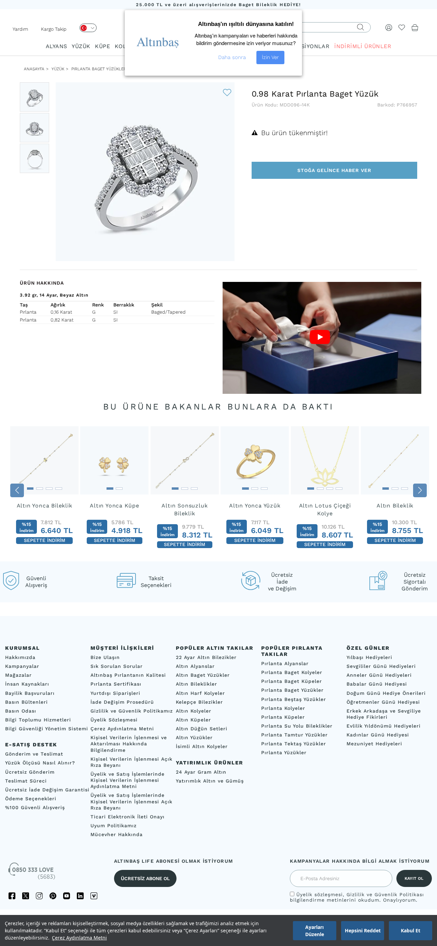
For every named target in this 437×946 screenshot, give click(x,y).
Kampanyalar (22, 666)
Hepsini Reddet (363, 930)
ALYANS (56, 46)
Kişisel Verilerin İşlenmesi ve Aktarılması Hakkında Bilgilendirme (128, 743)
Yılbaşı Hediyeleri (369, 657)
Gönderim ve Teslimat (34, 754)
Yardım (20, 29)
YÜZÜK (81, 46)
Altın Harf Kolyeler (200, 693)
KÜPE (102, 46)
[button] (17, 490)
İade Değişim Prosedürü (122, 702)
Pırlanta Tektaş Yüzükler (293, 743)
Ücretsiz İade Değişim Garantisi (47, 789)
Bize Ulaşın (105, 657)
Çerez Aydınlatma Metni (79, 937)
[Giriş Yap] (388, 27)
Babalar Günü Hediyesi (377, 684)
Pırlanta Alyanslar (285, 663)
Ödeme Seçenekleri (30, 798)
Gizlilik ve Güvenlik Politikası (385, 894)
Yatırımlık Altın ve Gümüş (210, 781)
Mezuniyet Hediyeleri (374, 743)
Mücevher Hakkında (116, 834)
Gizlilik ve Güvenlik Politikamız (131, 711)
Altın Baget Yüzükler (203, 675)
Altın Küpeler (193, 719)
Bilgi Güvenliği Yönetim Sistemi (46, 728)
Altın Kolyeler (193, 711)
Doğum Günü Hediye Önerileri (386, 693)
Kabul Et (410, 930)
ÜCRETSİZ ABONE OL (145, 878)
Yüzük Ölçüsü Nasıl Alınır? (40, 762)
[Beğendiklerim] (401, 27)
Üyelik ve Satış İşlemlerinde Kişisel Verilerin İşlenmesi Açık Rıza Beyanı (131, 801)
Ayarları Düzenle (314, 930)
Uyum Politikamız (113, 825)
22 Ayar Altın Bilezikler (206, 657)
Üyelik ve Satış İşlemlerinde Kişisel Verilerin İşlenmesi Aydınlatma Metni (127, 780)
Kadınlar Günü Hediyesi (378, 734)
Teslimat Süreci (26, 781)
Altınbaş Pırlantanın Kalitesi (128, 675)
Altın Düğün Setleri (201, 728)
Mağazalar (18, 675)
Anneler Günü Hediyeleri (379, 675)
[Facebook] (12, 895)
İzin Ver (270, 57)
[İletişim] (32, 873)
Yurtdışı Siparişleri (115, 693)
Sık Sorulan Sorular (116, 666)
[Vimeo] (93, 895)
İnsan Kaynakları (27, 684)
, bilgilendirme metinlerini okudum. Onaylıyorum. (357, 897)
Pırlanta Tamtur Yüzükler (294, 734)
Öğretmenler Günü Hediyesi (383, 702)
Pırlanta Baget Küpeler (291, 681)
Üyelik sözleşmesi (319, 894)
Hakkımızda (20, 657)
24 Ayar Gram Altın (201, 771)
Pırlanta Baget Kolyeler (291, 672)
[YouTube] (66, 895)
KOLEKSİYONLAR (305, 46)
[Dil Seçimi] (88, 28)
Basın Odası (20, 711)
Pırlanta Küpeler (283, 717)
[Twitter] (25, 895)
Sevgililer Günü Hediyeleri (381, 666)
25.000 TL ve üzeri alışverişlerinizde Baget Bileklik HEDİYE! (218, 4)
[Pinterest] (53, 895)
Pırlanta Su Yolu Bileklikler (297, 726)
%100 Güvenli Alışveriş (35, 807)
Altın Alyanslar (195, 666)
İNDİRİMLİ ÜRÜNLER (362, 46)
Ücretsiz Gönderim (30, 771)
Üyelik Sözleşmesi (114, 719)
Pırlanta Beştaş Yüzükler (293, 699)
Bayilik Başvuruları (30, 693)
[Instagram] (39, 895)
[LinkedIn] (80, 895)
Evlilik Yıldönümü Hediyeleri (384, 726)
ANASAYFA (34, 69)
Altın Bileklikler (196, 684)
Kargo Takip (54, 29)
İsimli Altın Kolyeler (202, 746)
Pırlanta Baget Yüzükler (98, 69)
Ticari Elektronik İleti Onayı (127, 816)
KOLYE (123, 46)
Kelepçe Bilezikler (199, 702)
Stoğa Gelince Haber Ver (334, 170)
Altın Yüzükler (194, 737)
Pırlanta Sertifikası (115, 684)
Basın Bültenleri (26, 702)
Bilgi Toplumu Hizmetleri (38, 719)
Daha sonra (232, 57)
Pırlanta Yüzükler (284, 752)
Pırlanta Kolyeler (283, 708)
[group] (44, 488)
